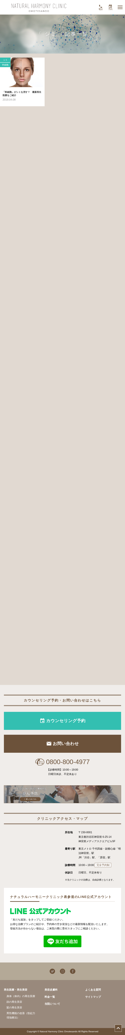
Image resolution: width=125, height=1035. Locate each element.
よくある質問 (93, 989)
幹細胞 (5, 65)
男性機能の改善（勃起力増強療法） (21, 1015)
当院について (52, 1003)
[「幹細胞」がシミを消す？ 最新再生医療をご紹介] (22, 72)
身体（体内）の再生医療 (21, 996)
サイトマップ (93, 996)
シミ (5, 60)
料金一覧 (50, 996)
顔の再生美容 (14, 1001)
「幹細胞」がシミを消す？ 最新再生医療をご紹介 (22, 94)
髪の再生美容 (14, 1007)
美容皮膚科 (51, 989)
